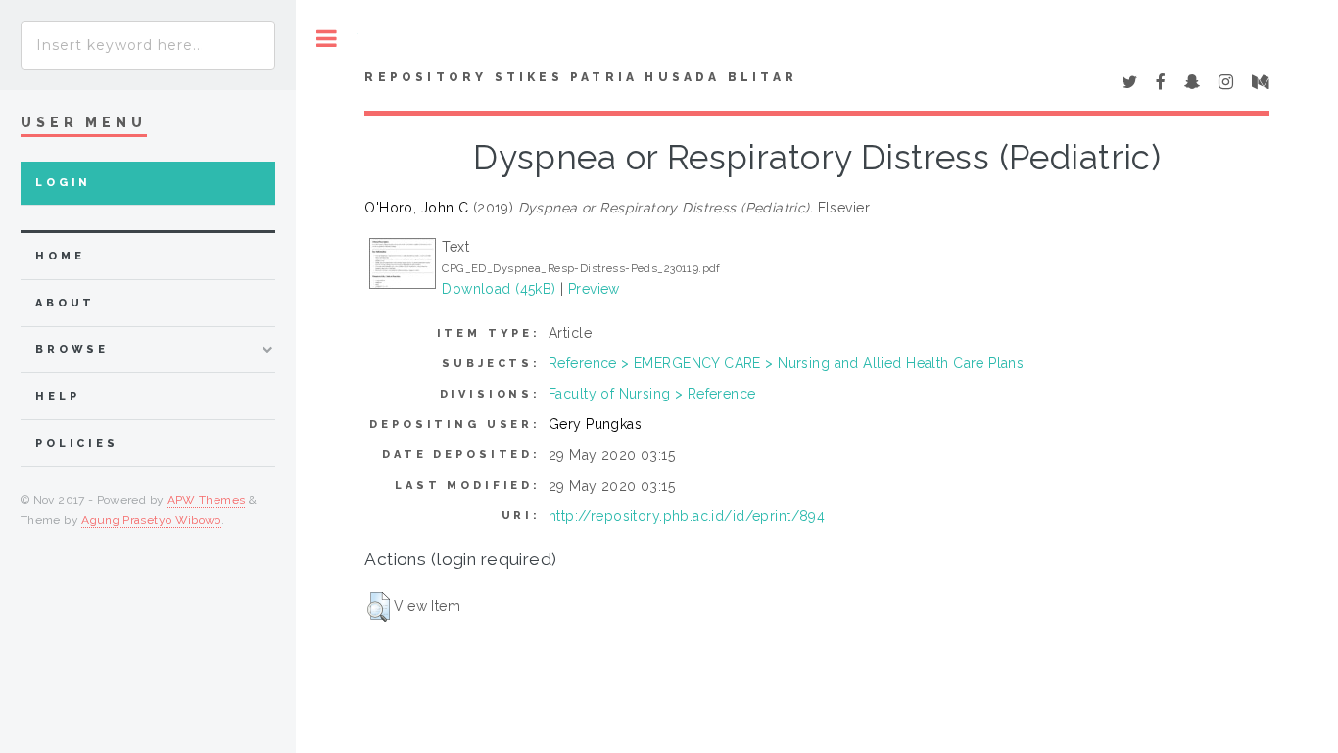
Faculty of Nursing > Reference (652, 393)
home (59, 256)
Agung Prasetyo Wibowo (151, 520)
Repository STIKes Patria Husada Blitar (580, 77)
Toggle (327, 38)
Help (57, 396)
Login (63, 182)
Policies (77, 443)
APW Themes (206, 500)
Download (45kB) (498, 289)
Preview (594, 289)
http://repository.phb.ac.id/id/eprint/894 (687, 516)
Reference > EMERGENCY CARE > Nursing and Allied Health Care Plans (786, 363)
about (65, 303)
